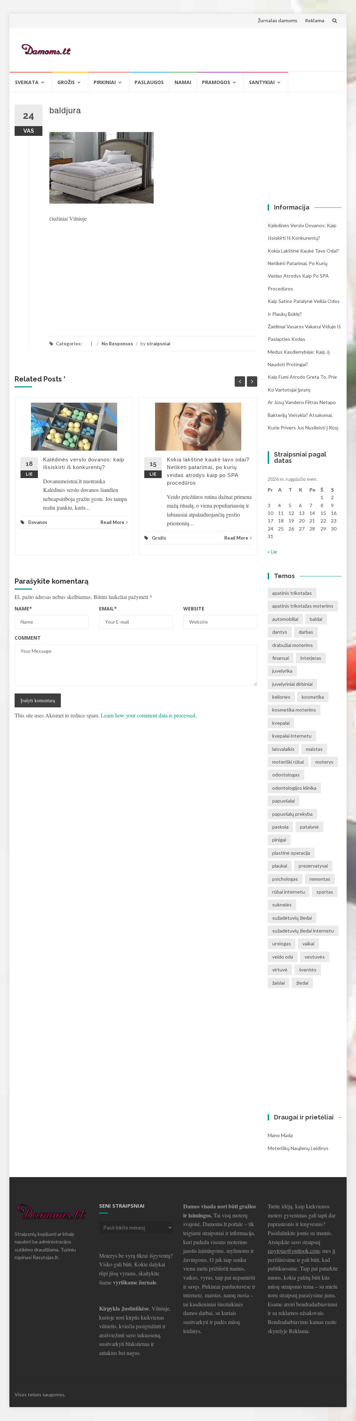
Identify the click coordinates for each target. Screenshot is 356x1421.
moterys (324, 762)
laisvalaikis (283, 749)
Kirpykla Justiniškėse (124, 1308)
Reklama (314, 20)
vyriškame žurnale (134, 1282)
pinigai (279, 840)
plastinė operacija (291, 853)
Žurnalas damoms (277, 20)
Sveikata (27, 82)
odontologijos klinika (294, 788)
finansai (280, 658)
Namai (183, 82)
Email (108, 608)
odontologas (286, 775)
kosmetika (313, 697)
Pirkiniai (105, 82)
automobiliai (285, 619)
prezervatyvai (313, 866)
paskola (280, 827)
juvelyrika (282, 671)
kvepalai (281, 723)
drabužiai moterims (292, 645)
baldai (316, 619)
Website (193, 608)
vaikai (308, 943)
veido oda (282, 957)
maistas (314, 749)
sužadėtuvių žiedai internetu (303, 931)
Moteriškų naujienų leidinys (298, 1148)
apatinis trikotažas (292, 593)
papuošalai (283, 801)
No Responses (117, 343)
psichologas (285, 879)
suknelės (282, 904)
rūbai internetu (288, 892)
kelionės (281, 697)
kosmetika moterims (294, 710)
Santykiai (262, 82)
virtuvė (280, 969)
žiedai (302, 983)
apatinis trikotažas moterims (302, 606)
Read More (112, 522)
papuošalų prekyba (292, 814)
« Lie (272, 552)
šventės (307, 969)
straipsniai (158, 343)
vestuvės (315, 957)
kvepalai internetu (292, 736)
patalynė (309, 827)
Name (23, 608)
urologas (281, 943)
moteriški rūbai (288, 762)
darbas (306, 632)
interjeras (310, 658)
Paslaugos (149, 82)
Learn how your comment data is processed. (149, 715)
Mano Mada (280, 1135)
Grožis (66, 82)
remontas (319, 879)
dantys (279, 632)
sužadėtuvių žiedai (292, 918)
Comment (28, 637)
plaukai (279, 866)
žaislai (278, 983)
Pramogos (216, 82)
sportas (324, 892)
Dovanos (37, 522)
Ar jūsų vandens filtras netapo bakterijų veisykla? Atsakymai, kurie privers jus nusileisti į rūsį (303, 414)
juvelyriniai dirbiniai (292, 684)
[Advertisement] (209, 48)
